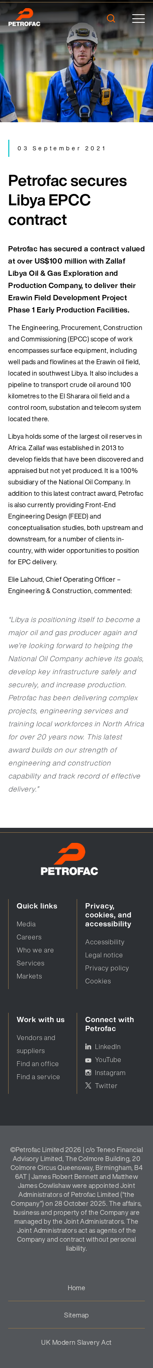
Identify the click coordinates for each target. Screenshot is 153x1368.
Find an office (38, 1064)
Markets (29, 976)
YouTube (108, 1059)
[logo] (35, 18)
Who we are (35, 950)
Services (30, 963)
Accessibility (105, 942)
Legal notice (104, 955)
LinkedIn (108, 1046)
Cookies (98, 981)
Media (26, 924)
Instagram (110, 1073)
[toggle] (138, 18)
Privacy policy (107, 968)
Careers (29, 937)
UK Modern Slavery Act (76, 1342)
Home (77, 1288)
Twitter (106, 1086)
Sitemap (76, 1315)
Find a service (38, 1077)
